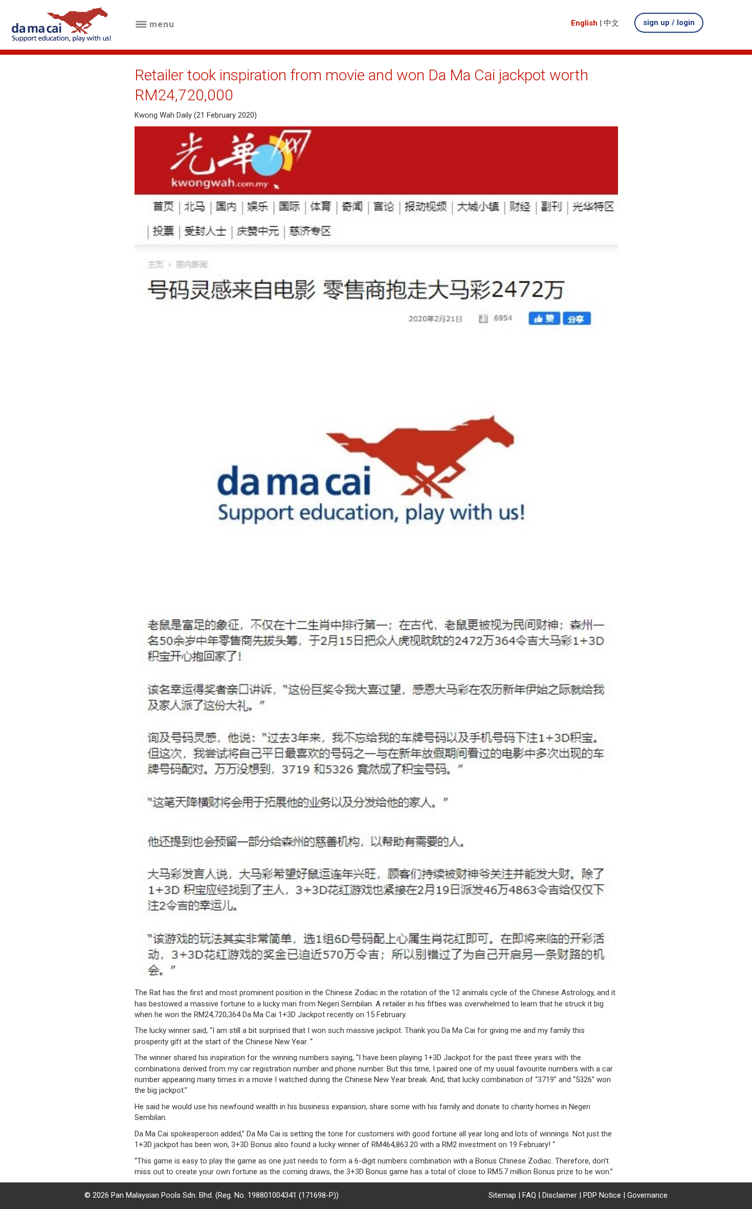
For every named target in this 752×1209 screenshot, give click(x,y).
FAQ (529, 1195)
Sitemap (502, 1195)
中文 (611, 23)
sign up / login (669, 22)
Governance (647, 1195)
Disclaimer (559, 1195)
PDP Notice (602, 1195)
